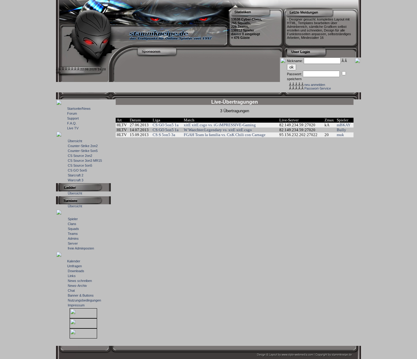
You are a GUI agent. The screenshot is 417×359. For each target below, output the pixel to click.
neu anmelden (314, 85)
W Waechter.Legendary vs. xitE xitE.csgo (218, 130)
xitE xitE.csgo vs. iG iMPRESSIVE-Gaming (220, 125)
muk (340, 134)
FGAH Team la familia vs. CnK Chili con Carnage (225, 134)
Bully (341, 130)
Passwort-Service (317, 88)
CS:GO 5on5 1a (166, 125)
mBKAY (343, 125)
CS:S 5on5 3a (164, 134)
